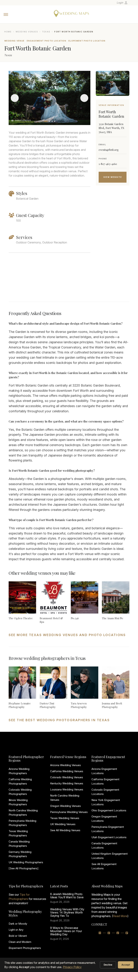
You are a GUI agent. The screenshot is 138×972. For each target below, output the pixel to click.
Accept (125, 964)
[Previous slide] (15, 98)
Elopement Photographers (25, 948)
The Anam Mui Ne (112, 618)
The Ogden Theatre (21, 618)
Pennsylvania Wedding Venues (69, 812)
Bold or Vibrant (18, 935)
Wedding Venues (27, 31)
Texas (46, 31)
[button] (46, 121)
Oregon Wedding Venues (65, 806)
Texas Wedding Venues (64, 818)
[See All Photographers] (23, 868)
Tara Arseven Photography (79, 705)
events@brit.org (109, 150)
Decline (108, 964)
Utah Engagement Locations (108, 837)
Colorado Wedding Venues (66, 777)
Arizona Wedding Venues (65, 765)
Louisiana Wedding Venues (66, 789)
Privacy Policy (72, 967)
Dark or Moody (18, 923)
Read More (120, 916)
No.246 (75, 618)
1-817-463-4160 (108, 164)
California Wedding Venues (66, 771)
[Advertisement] (112, 248)
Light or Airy (16, 929)
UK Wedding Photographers (26, 862)
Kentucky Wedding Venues (66, 783)
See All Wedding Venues (65, 830)
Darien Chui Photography (48, 705)
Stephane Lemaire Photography (20, 705)
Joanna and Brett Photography (112, 705)
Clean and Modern (20, 942)
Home (8, 31)
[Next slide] (84, 98)
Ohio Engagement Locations (108, 810)
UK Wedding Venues (62, 824)
